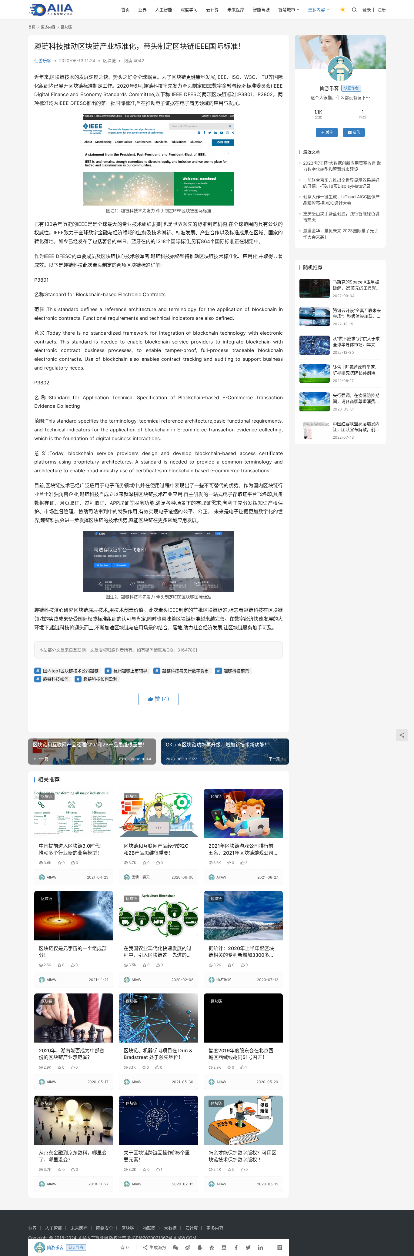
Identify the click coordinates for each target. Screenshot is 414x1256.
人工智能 (163, 9)
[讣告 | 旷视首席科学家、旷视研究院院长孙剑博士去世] (314, 373)
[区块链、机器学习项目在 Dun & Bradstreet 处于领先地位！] (158, 1018)
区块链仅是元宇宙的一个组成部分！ (73, 951)
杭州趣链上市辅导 (130, 670)
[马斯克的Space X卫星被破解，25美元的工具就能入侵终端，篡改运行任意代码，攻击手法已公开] (314, 288)
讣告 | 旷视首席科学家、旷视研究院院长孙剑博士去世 (356, 372)
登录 (366, 9)
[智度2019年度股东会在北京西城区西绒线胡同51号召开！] (243, 1018)
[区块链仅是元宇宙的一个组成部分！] (73, 915)
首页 (125, 9)
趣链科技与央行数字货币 (185, 670)
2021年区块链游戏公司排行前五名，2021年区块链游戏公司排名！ (241, 849)
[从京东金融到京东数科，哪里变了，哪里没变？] (73, 1120)
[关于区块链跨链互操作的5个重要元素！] (158, 1120)
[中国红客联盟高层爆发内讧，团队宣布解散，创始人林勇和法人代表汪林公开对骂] (314, 430)
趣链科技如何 (55, 679)
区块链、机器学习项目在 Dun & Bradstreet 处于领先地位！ (158, 1053)
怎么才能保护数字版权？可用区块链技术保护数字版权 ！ (242, 1156)
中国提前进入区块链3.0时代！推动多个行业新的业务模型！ (72, 849)
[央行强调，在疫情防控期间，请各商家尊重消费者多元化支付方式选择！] (314, 401)
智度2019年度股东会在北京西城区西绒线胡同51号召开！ (241, 1053)
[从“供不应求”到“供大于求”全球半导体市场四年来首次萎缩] (314, 345)
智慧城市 (286, 9)
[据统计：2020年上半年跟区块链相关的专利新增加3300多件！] (243, 915)
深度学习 (189, 9)
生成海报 (157, 1247)
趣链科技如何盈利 (100, 679)
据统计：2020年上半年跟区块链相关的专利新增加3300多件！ (241, 952)
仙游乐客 (42, 60)
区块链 (109, 60)
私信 (356, 132)
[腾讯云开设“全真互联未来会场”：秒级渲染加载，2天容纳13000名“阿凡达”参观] (314, 317)
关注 (329, 132)
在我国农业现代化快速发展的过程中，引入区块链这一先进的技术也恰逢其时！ (158, 952)
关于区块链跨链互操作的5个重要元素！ (157, 1156)
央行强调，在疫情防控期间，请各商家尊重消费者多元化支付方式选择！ (356, 401)
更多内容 (316, 9)
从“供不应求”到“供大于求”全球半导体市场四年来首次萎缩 (357, 344)
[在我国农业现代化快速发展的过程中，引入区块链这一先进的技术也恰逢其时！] (158, 915)
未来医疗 (235, 9)
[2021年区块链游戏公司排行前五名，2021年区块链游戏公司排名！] (243, 813)
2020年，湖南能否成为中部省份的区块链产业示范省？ (71, 1053)
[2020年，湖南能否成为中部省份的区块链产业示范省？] (73, 1018)
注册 (381, 9)
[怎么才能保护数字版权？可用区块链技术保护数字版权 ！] (243, 1120)
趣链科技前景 (236, 670)
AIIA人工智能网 (93, 1237)
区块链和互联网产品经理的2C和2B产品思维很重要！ (156, 849)
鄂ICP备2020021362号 (149, 1237)
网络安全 (104, 1228)
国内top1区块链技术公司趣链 (70, 670)
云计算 (212, 9)
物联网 (149, 1228)
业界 (142, 9)
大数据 (170, 1228)
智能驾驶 (261, 9)
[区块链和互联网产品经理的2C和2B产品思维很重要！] (158, 813)
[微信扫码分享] (175, 1247)
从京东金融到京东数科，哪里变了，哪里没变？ (73, 1156)
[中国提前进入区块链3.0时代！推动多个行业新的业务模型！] (73, 813)
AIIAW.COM (185, 1237)
